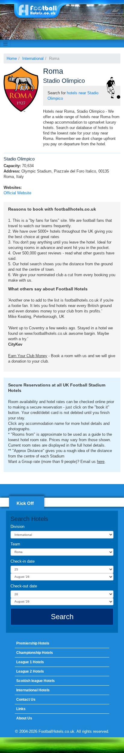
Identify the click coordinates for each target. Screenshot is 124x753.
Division (17, 526)
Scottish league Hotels (35, 681)
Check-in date (23, 561)
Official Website (17, 193)
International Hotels (33, 690)
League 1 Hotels (30, 662)
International (33, 58)
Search (62, 616)
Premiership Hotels (32, 643)
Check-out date (24, 586)
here (100, 461)
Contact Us (26, 699)
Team (15, 544)
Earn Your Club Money (27, 356)
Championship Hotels (34, 653)
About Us (24, 718)
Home (12, 58)
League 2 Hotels (30, 671)
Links (21, 709)
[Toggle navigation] (5, 43)
